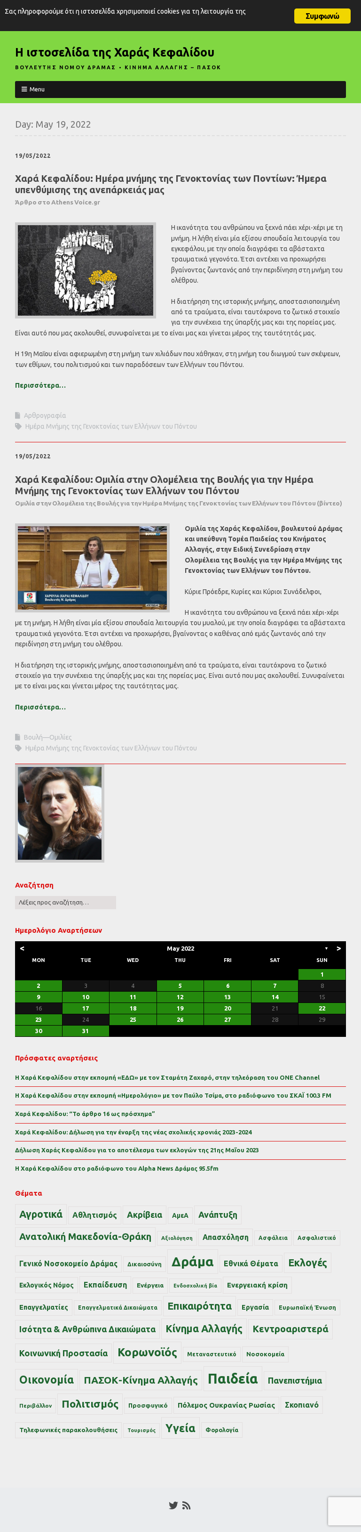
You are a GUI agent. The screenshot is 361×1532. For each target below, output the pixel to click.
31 (85, 1030)
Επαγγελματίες (43, 1307)
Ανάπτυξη (217, 1214)
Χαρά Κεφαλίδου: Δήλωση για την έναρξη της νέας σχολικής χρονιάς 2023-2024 (133, 1132)
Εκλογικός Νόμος (46, 1285)
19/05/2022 (33, 156)
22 (322, 1008)
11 (133, 997)
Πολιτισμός (90, 1404)
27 (227, 1019)
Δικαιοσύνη (144, 1264)
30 (38, 1030)
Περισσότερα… (40, 385)
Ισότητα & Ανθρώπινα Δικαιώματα (87, 1329)
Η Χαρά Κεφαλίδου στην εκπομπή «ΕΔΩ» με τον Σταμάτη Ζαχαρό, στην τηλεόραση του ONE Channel (167, 1077)
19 (180, 1008)
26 (180, 1019)
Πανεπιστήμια (295, 1380)
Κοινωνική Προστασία (63, 1353)
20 (227, 1008)
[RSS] (186, 1505)
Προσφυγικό (148, 1405)
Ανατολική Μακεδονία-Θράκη (85, 1236)
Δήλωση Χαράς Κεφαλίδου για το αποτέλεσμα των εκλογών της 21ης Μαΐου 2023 (137, 1150)
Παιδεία (233, 1378)
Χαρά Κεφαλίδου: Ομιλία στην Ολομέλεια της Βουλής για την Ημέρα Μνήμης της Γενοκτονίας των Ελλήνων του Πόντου (178, 490)
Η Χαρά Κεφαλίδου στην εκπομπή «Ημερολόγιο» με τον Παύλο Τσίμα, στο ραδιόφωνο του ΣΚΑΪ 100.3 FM (173, 1095)
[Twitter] (173, 1505)
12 (180, 997)
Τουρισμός (141, 1430)
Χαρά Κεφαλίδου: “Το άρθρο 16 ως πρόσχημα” (85, 1113)
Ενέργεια (150, 1285)
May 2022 (180, 948)
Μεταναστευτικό (211, 1354)
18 (133, 1008)
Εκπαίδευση (105, 1284)
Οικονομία (46, 1379)
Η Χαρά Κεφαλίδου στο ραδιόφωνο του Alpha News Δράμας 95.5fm (117, 1168)
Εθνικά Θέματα (251, 1263)
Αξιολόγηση (177, 1238)
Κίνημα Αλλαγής (204, 1328)
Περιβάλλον (35, 1405)
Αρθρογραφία (45, 415)
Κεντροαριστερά (290, 1328)
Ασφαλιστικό (317, 1238)
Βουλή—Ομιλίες (48, 737)
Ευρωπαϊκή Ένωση (307, 1307)
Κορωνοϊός (147, 1352)
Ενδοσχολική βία (195, 1285)
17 (85, 1008)
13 (227, 997)
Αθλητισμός (94, 1215)
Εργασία (255, 1307)
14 (275, 997)
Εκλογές (307, 1262)
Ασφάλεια (273, 1238)
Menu (37, 89)
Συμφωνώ (322, 16)
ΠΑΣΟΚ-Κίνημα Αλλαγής (141, 1379)
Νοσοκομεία (265, 1354)
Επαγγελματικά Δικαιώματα (117, 1307)
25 (133, 1019)
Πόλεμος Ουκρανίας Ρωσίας (226, 1405)
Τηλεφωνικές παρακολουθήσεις (68, 1429)
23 (38, 1019)
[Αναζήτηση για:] (65, 902)
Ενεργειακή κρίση (257, 1285)
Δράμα (193, 1261)
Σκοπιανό (302, 1405)
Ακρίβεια (144, 1214)
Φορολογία (221, 1429)
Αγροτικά (41, 1214)
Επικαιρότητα (199, 1306)
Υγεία (180, 1428)
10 (85, 997)
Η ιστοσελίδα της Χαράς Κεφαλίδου (114, 52)
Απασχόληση (226, 1237)
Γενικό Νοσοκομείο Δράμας (68, 1264)
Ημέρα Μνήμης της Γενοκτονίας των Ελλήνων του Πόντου (111, 426)
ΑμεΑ (180, 1215)
